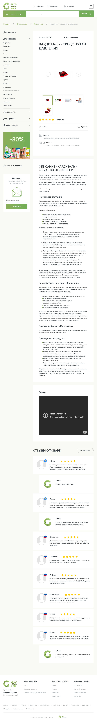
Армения (57, 705)
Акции (54, 685)
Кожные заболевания (10, 57)
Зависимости (9, 112)
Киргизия (85, 705)
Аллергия (6, 102)
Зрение (5, 80)
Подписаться (17, 206)
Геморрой (6, 46)
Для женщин (9, 32)
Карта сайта (56, 696)
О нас (26, 685)
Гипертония (7, 54)
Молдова (6, 709)
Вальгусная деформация (11, 61)
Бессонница (7, 94)
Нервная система (9, 98)
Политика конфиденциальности (35, 692)
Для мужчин (9, 118)
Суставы (6, 65)
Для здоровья (9, 39)
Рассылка (77, 696)
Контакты (55, 692)
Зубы (5, 68)
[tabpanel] (63, 74)
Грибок (5, 72)
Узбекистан (30, 709)
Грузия (65, 705)
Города (54, 689)
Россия (5, 705)
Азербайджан (45, 705)
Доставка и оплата (30, 689)
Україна (14, 705)
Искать (84, 14)
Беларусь (33, 705)
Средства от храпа (9, 76)
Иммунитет (7, 87)
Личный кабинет (80, 689)
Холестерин (7, 105)
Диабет (6, 50)
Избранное (78, 685)
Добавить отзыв (85, 450)
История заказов (80, 692)
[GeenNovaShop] (10, 6)
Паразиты (6, 43)
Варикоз (6, 83)
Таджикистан (18, 709)
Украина (24, 705)
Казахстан (75, 705)
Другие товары (10, 125)
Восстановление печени (11, 91)
